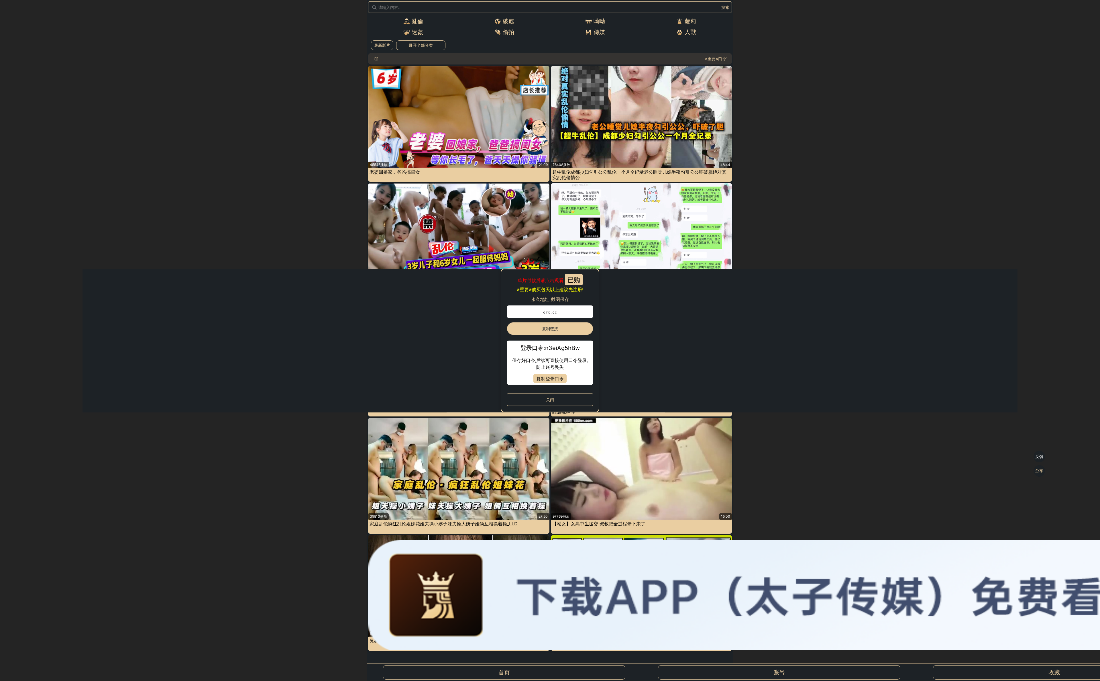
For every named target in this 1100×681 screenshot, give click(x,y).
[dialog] (549, 340)
